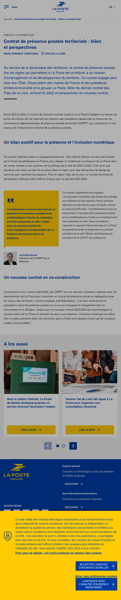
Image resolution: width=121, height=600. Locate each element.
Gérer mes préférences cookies (96, 576)
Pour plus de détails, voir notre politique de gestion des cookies (58, 553)
